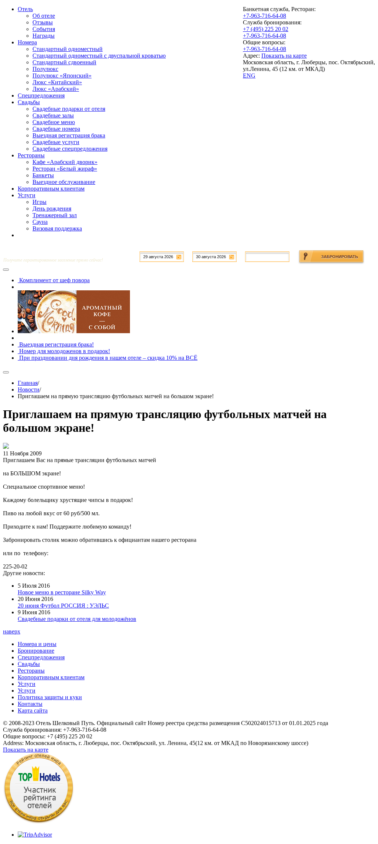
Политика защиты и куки (50, 697)
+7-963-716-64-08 (264, 16)
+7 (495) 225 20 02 (265, 29)
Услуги (26, 684)
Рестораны (31, 670)
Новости (28, 389)
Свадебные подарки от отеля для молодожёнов (77, 619)
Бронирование (36, 650)
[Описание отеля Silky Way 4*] (38, 822)
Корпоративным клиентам (51, 677)
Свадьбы (29, 664)
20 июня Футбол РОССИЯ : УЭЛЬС (63, 605)
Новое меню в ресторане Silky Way (62, 592)
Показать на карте (284, 55)
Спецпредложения (41, 657)
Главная (28, 383)
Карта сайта (33, 710)
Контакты (30, 704)
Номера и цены (37, 644)
